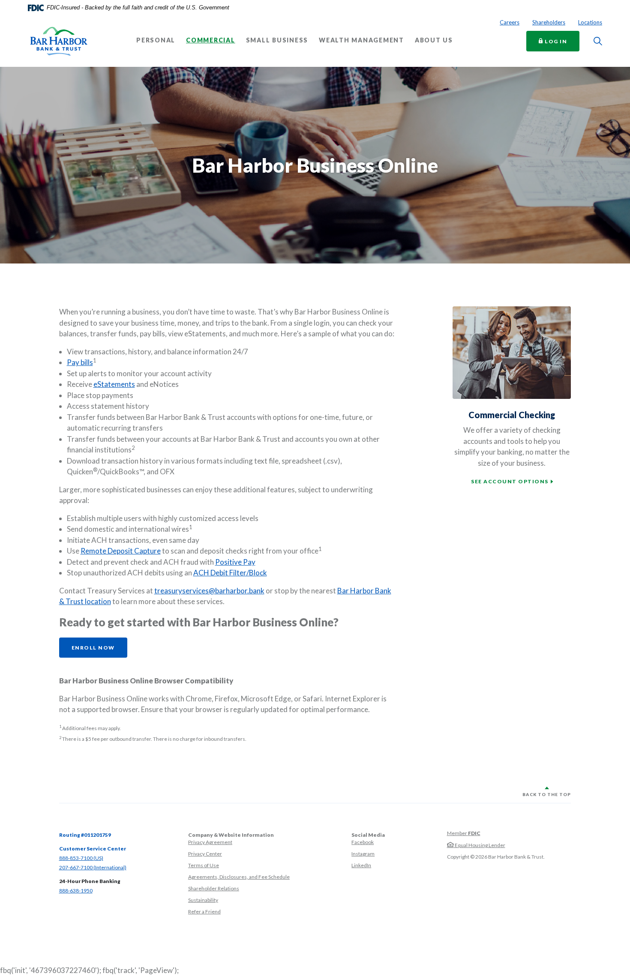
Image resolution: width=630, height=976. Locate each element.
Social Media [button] (368, 835)
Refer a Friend (204, 911)
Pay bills (80, 362)
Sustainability (203, 900)
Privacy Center (205, 853)
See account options (510, 481)
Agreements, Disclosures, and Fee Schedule (239, 877)
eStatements (114, 384)
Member (463, 833)
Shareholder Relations (213, 888)
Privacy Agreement (210, 842)
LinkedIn (361, 865)
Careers (509, 22)
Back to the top (546, 794)
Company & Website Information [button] (231, 835)
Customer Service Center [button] (92, 848)
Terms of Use (203, 865)
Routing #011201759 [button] (85, 835)
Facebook (362, 842)
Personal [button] (155, 40)
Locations (590, 22)
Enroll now (93, 647)
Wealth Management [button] (361, 40)
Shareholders (548, 22)
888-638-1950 (76, 890)
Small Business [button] (277, 40)
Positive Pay (235, 561)
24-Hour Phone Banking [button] (89, 881)
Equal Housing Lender (479, 845)
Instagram (363, 853)
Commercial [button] (210, 40)
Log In (561, 41)
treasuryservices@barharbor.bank (209, 590)
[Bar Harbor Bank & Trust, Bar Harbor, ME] (59, 41)
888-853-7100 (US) (81, 858)
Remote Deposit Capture (121, 550)
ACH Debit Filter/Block (230, 572)
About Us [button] (434, 40)
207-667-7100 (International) (92, 867)
